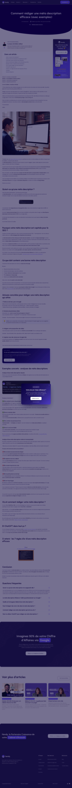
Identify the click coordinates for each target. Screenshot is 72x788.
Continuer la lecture (36, 401)
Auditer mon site (36, 398)
